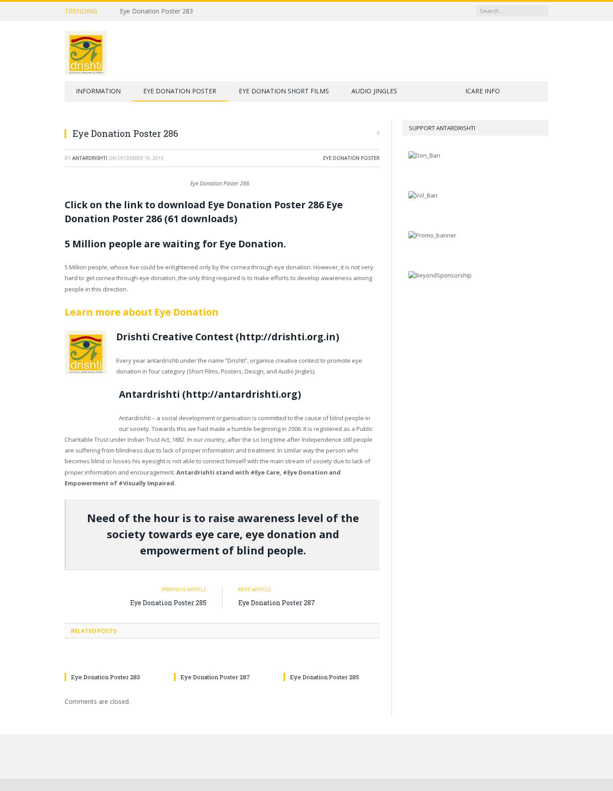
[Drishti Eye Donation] (86, 51)
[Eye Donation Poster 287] (222, 660)
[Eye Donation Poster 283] (113, 660)
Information (98, 91)
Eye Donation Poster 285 (168, 602)
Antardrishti (89, 157)
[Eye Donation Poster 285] (332, 660)
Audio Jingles (374, 91)
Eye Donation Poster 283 (156, 11)
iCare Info (482, 91)
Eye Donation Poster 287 (276, 602)
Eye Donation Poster (179, 91)
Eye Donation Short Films (284, 91)
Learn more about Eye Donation (142, 312)
